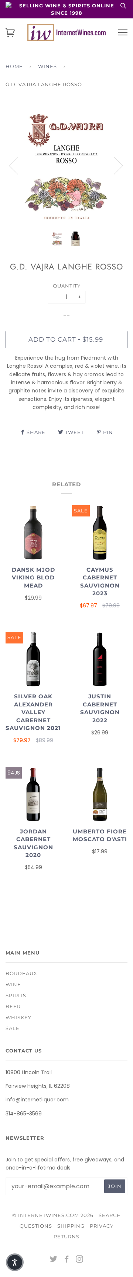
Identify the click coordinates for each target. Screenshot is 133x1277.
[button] (15, 1262)
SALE (13, 1028)
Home (14, 66)
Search (110, 1215)
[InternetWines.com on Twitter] (54, 1260)
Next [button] (113, 165)
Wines (47, 66)
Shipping (71, 1226)
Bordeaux (21, 973)
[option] (66, 165)
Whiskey (18, 1017)
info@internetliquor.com (37, 1099)
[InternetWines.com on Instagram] (79, 1260)
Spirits (16, 995)
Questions (36, 1226)
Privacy (101, 1226)
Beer (13, 1006)
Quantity (67, 286)
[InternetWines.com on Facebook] (67, 1260)
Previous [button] (18, 165)
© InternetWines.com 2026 (52, 1215)
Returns (66, 1236)
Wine (13, 984)
